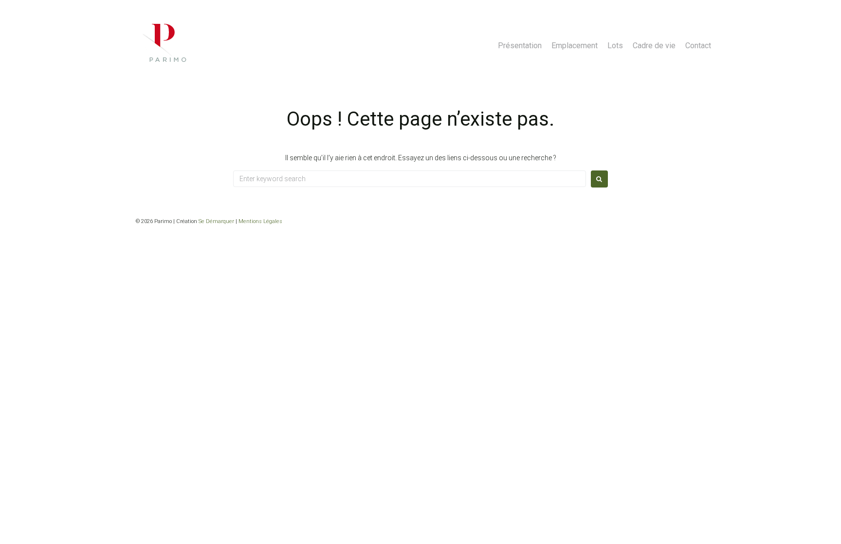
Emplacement (574, 45)
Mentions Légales (260, 221)
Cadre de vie (654, 45)
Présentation (520, 45)
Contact (698, 45)
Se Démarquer (216, 221)
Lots (615, 45)
